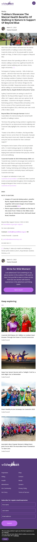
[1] (14, 67)
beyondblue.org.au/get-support (13, 224)
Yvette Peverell (12, 30)
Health (3, 480)
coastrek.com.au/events (8, 185)
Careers (20, 484)
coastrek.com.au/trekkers (9, 179)
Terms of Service (23, 492)
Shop (20, 472)
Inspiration (4, 472)
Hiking (3, 476)
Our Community (6, 488)
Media (3, 11)
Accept (5, 539)
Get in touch (18, 290)
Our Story (4, 492)
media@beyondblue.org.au (17, 232)
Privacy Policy (22, 488)
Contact (20, 476)
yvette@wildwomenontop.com (12, 239)
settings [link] (16, 536)
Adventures (5, 484)
